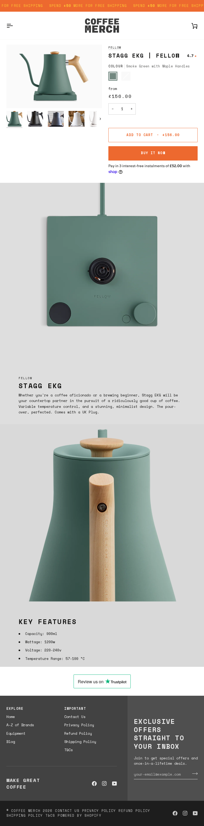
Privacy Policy (79, 725)
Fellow (114, 47)
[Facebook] (94, 783)
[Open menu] (14, 26)
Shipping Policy (80, 741)
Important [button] (75, 708)
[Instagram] (104, 783)
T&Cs (68, 750)
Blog (10, 741)
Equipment (16, 733)
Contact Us (75, 716)
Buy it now (153, 152)
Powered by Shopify (79, 815)
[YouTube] (114, 783)
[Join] (193, 773)
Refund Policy (78, 733)
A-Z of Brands (20, 725)
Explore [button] (14, 708)
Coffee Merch (25, 810)
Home (10, 716)
